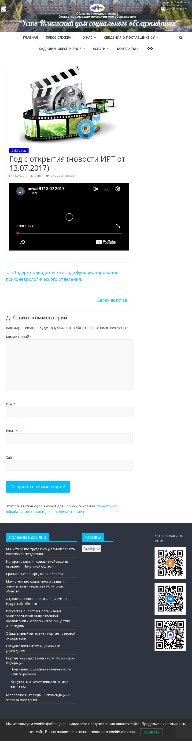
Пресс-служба (58, 37)
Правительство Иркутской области (34, 574)
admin (39, 176)
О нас (87, 37)
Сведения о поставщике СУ (129, 37)
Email (11, 430)
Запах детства (115, 300)
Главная (30, 37)
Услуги (99, 48)
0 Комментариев (62, 176)
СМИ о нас (19, 151)
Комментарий (19, 336)
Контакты (126, 48)
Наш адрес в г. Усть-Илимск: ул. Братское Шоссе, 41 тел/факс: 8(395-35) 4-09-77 (174, 5)
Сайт (10, 457)
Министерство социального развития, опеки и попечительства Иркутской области (36, 586)
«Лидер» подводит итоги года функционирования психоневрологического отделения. (62, 275)
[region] (96, 16)
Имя (10, 404)
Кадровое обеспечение (60, 48)
